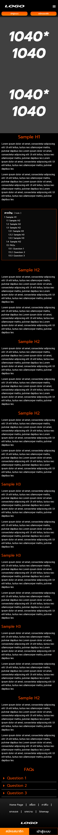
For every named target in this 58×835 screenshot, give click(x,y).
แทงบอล (13, 811)
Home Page (16, 805)
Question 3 (17, 793)
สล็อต (32, 805)
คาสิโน (45, 805)
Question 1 (16, 778)
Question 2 (17, 785)
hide (17, 213)
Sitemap (44, 811)
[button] (54, 6)
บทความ (28, 811)
